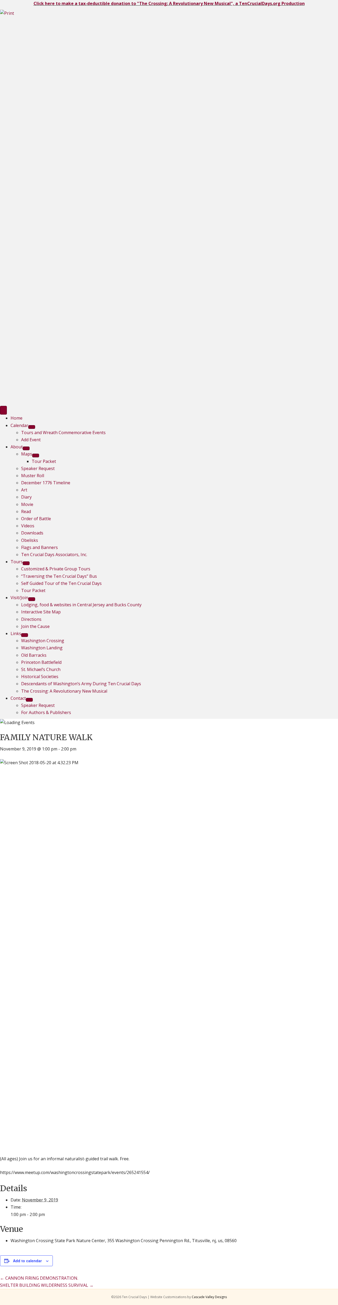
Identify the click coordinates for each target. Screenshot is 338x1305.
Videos (27, 526)
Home (16, 418)
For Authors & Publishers (46, 712)
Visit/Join (19, 597)
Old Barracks (33, 655)
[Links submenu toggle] (24, 635)
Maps (26, 454)
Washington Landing (42, 648)
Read (26, 511)
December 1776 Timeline (45, 483)
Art (24, 490)
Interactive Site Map (41, 612)
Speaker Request (38, 468)
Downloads (32, 533)
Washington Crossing (42, 641)
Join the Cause (35, 626)
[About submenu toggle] (26, 448)
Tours (17, 562)
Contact (18, 698)
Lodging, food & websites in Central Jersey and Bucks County (81, 605)
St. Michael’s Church (40, 669)
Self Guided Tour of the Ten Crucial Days (61, 583)
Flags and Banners (39, 547)
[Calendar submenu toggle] (31, 427)
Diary (26, 497)
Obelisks (29, 540)
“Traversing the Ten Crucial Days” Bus (59, 576)
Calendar (19, 425)
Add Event (31, 440)
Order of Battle (36, 519)
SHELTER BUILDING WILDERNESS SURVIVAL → (46, 1285)
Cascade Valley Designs (209, 1297)
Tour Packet (44, 461)
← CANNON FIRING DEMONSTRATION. (39, 1278)
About (17, 447)
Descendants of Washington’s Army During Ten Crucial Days (81, 684)
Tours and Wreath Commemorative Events (63, 432)
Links (16, 633)
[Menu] (3, 410)
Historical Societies (39, 676)
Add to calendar (27, 1260)
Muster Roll (32, 475)
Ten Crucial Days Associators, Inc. (54, 554)
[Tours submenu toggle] (26, 563)
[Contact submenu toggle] (29, 700)
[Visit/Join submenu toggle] (31, 599)
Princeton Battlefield (41, 662)
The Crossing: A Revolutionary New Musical (64, 691)
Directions (31, 619)
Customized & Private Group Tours (55, 569)
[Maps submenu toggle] (35, 455)
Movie (27, 504)
